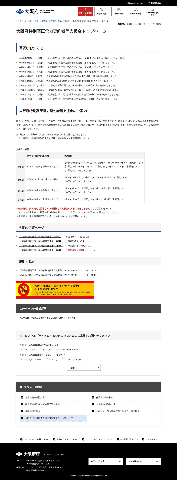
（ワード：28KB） (89, 270)
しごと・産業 (33, 21)
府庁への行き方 (98, 461)
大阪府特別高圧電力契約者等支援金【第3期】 (41, 245)
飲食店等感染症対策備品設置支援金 (42, 404)
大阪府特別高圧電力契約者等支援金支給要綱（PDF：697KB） (49, 275)
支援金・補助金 (63, 21)
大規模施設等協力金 (106, 404)
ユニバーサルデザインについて (98, 439)
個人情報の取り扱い (129, 439)
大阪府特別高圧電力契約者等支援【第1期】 (40, 236)
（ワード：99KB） (89, 275)
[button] (135, 3)
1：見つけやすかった (32, 359)
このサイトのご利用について (36, 439)
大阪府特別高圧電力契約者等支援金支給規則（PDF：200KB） (49, 270)
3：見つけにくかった (74, 359)
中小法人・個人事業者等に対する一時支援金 (117, 411)
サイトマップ (151, 439)
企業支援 (43, 21)
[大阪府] (35, 11)
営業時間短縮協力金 (35, 397)
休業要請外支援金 (104, 397)
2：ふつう (47, 349)
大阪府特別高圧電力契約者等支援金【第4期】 (41, 250)
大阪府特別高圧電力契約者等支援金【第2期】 (41, 241)
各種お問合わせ (135, 461)
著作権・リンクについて (67, 439)
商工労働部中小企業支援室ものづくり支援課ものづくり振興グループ (49, 318)
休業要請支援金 (32, 411)
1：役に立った (29, 349)
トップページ (21, 21)
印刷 (122, 24)
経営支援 (52, 21)
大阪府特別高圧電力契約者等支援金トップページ (49, 418)
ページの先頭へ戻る (162, 452)
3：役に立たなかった (68, 349)
